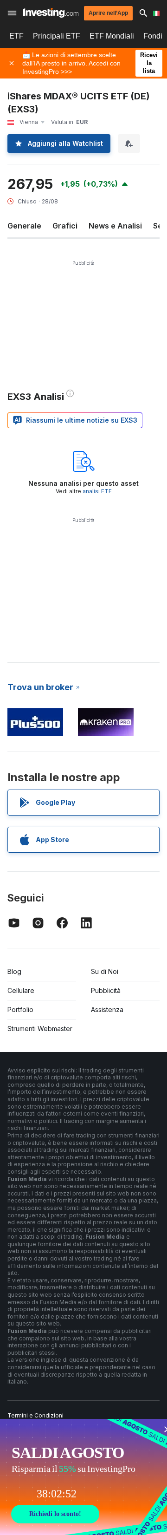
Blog (14, 971)
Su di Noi (104, 971)
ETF (16, 36)
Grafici (64, 225)
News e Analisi (115, 225)
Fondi (152, 36)
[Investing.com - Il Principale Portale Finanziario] (50, 13)
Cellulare (20, 990)
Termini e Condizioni (35, 1415)
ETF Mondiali (112, 36)
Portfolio (20, 1009)
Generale (24, 225)
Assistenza (107, 1009)
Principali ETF (56, 36)
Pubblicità (106, 990)
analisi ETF (97, 491)
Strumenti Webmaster (39, 1028)
